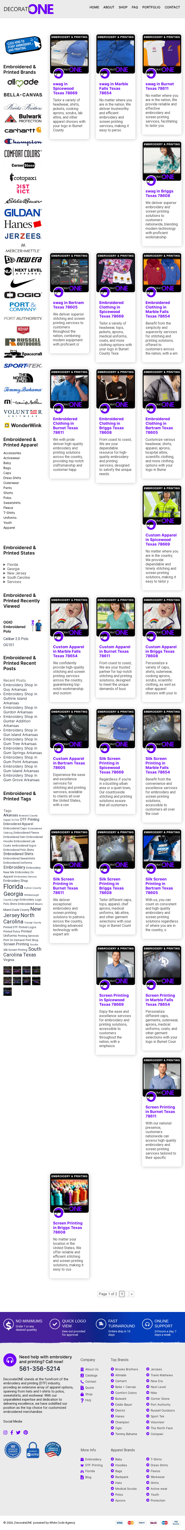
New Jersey (16, 573)
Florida (12, 564)
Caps (7, 473)
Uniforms (9, 517)
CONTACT (172, 7)
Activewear (11, 458)
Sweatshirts (12, 503)
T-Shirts (9, 513)
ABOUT (108, 7)
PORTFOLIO (151, 7)
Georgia (13, 569)
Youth (7, 522)
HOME (94, 7)
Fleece (8, 508)
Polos (7, 498)
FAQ (135, 7)
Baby (7, 463)
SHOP (123, 7)
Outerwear (11, 483)
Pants (7, 488)
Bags (7, 468)
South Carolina (18, 577)
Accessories (12, 453)
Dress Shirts (12, 478)
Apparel (9, 527)
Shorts (8, 493)
